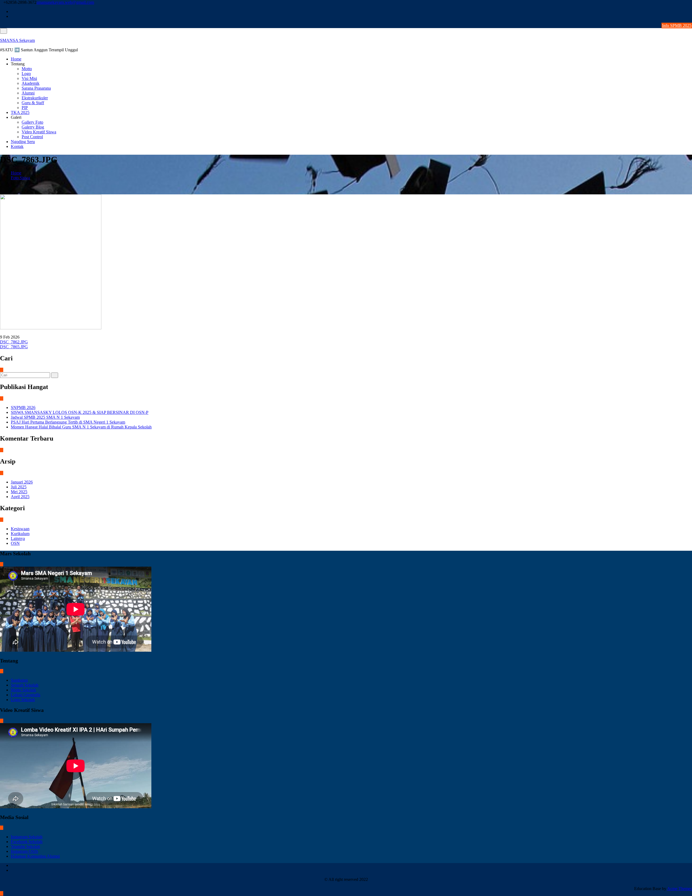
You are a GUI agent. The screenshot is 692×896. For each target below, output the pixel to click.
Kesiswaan (20, 528)
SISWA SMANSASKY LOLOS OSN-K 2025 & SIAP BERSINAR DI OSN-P (79, 412)
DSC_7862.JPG (14, 342)
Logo (26, 73)
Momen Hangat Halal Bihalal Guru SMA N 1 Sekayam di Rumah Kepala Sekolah (81, 427)
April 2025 (20, 496)
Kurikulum (20, 533)
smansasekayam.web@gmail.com (65, 2)
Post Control (32, 136)
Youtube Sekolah (25, 846)
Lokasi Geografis (25, 694)
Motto (27, 68)
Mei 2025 (19, 491)
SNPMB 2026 (23, 407)
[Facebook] (690, 11)
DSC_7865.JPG (14, 346)
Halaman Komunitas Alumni (35, 856)
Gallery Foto (32, 122)
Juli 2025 (18, 487)
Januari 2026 (22, 482)
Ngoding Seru (23, 141)
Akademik (30, 83)
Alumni (28, 93)
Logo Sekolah (23, 699)
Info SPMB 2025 (676, 25)
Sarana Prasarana (36, 88)
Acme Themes (679, 888)
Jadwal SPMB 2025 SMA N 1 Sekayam (45, 417)
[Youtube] (690, 16)
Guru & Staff (33, 102)
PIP (25, 107)
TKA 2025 (20, 112)
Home (16, 59)
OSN (15, 543)
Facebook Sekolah (26, 841)
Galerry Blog (33, 127)
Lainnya (18, 538)
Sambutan (19, 680)
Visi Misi (29, 78)
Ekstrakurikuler (35, 98)
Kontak (17, 146)
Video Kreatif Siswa (39, 132)
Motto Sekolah (23, 690)
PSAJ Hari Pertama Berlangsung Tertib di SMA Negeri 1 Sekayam (68, 422)
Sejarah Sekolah (24, 685)
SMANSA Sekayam (17, 40)
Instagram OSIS (24, 851)
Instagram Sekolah (26, 836)
